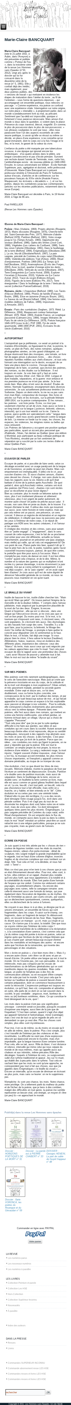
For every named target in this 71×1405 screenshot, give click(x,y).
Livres (11, 1348)
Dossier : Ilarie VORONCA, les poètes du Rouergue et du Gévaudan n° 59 (13, 1205)
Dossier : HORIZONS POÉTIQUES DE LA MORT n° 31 (14, 1155)
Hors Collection (15, 1294)
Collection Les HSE (17, 1288)
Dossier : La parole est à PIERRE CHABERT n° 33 (36, 1154)
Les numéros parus (17, 1258)
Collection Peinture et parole (22, 1283)
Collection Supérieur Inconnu (22, 1300)
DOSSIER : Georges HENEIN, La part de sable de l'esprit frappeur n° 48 (56, 1156)
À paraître (12, 1311)
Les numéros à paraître (19, 1269)
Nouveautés (14, 1305)
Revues (11, 1343)
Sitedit (59, 1404)
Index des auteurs (16, 1325)
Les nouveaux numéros (19, 1263)
